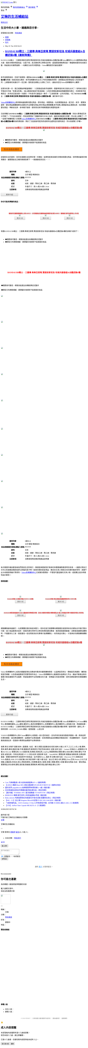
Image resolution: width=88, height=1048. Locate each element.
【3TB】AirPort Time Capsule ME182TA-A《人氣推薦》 (25, 805)
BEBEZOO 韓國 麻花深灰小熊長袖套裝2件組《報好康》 (26, 795)
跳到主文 (4, 22)
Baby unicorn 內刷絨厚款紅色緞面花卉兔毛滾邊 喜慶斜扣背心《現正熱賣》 (33, 798)
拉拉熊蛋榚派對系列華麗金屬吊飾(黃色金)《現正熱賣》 (26, 790)
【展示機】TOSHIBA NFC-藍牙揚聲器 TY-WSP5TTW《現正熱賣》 (30, 793)
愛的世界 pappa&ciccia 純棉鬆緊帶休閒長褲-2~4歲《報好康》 (28, 787)
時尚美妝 (18, 33)
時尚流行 (17, 838)
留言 (17, 832)
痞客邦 (12, 832)
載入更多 (4, 846)
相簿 (7, 37)
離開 (12, 1044)
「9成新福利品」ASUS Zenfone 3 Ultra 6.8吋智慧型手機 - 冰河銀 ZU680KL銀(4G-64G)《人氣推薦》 (42, 803)
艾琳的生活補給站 (14, 16)
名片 (7, 42)
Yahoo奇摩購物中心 (8, 102)
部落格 (7, 40)
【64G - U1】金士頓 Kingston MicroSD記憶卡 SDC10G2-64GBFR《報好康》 (33, 800)
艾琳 (2, 820)
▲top (3, 842)
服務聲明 (64, 1018)
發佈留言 (4, 859)
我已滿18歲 (5, 1044)
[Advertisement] (44, 965)
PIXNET (28, 1018)
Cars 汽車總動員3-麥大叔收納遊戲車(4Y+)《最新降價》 (26, 782)
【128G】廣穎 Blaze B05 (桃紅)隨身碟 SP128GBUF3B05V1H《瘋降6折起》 (33, 785)
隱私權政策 (56, 1018)
